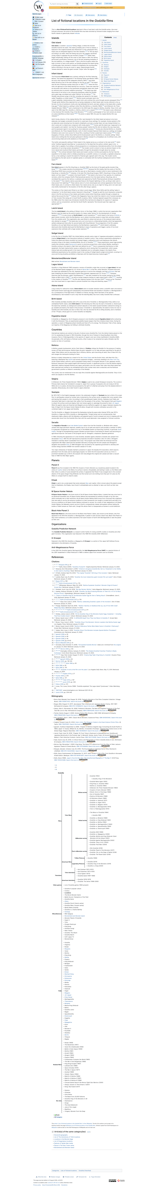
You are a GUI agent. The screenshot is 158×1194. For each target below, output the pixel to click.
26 (56, 168)
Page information (95, 1177)
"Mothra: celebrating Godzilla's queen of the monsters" (94, 601)
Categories (55, 1170)
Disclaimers (64, 1185)
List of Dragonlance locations (63, 1141)
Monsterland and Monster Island (70, 261)
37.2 (61, 673)
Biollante (67, 1003)
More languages (38, 74)
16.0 (57, 611)
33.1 (59, 662)
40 (107, 273)
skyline (70, 359)
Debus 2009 (59, 684)
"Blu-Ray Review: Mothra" (84, 589)
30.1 (59, 654)
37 (96, 214)
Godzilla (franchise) (85, 1170)
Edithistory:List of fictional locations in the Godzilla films (80, 1125)
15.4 (66, 609)
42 (84, 275)
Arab (71, 425)
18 (86, 111)
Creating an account (89, 7)
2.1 (58, 566)
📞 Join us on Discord (37, 34)
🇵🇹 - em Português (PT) (38, 65)
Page (69, 15)
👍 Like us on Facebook (37, 26)
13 (92, 93)
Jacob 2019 (66, 682)
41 (109, 273)
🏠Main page (39, 17)
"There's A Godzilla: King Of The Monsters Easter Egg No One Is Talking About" (80, 595)
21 (58, 115)
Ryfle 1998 (69, 663)
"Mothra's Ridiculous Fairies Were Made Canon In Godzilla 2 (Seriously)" (96, 626)
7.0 (56, 582)
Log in (99, 3)
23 (80, 147)
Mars (87, 483)
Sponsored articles (38, 78)
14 (75, 97)
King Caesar (68, 997)
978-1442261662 (69, 751)
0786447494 (69, 742)
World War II (86, 269)
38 (67, 220)
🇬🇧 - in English (37, 60)
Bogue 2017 (59, 581)
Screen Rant (58, 587)
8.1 (58, 584)
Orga (66, 1020)
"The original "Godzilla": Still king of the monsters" (92, 573)
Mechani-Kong (69, 974)
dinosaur (111, 271)
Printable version (69, 1177)
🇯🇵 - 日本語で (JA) (38, 72)
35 (58, 214)
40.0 (57, 679)
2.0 (56, 566)
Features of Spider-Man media (63, 1143)
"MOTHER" (59, 690)
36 (60, 214)
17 (84, 111)
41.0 (57, 681)
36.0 (57, 669)
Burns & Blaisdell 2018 (62, 643)
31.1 (59, 658)
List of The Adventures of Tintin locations (67, 1137)
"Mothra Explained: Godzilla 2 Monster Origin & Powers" (100, 585)
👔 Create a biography (36, 48)
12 (83, 90)
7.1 (58, 582)
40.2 (62, 679)
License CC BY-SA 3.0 (54, 1182)
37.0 (57, 673)
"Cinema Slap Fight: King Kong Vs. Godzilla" (97, 655)
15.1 (59, 609)
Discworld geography (61, 1135)
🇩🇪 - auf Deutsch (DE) (38, 69)
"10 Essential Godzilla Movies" (87, 645)
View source (91, 15)
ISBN (60, 701)
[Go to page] (77, 3)
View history (103, 15)
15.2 (61, 609)
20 (77, 113)
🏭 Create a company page (37, 52)
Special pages (37, 14)
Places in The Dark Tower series (64, 1145)
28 (84, 168)
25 (56, 159)
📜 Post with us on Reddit (38, 38)
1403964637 (83, 731)
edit (89, 1132)
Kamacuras (72, 244)
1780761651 (65, 724)
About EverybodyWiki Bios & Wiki (51, 1185)
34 (70, 195)
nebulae (77, 33)
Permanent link (82, 1177)
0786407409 (62, 715)
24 (57, 151)
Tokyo (61, 438)
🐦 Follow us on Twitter (37, 30)
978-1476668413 (77, 706)
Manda (67, 957)
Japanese (69, 45)
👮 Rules (35, 23)
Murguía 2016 (63, 564)
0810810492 (107, 717)
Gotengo (67, 912)
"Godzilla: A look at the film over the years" (74, 669)
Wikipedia (54, 1127)
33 (91, 191)
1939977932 (66, 701)
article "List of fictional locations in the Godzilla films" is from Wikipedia (73, 1123)
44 (105, 279)
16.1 (59, 611)
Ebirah (117, 215)
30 (87, 168)
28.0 (57, 648)
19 (75, 113)
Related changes (55, 1177)
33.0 (57, 662)
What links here (42, 1177)
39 (88, 228)
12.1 (59, 599)
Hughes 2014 (67, 673)
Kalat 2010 (66, 680)
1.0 (56, 564)
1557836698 (84, 746)
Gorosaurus (68, 976)
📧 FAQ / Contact (38, 21)
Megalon (119, 401)
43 (70, 277)
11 (87, 84)
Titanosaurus (69, 1001)
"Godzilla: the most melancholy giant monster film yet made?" (93, 577)
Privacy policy (37, 1185)
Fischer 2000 (60, 676)
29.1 (59, 650)
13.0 (57, 601)
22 (115, 141)
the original (117, 645)
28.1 (59, 648)
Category (59, 1117)
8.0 (56, 584)
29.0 (57, 650)
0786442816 (90, 710)
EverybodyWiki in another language (38, 57)
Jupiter (60, 470)
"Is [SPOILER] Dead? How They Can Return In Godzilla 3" (91, 618)
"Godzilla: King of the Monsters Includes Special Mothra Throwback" (95, 630)
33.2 (62, 662)
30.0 (57, 654)
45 (111, 280)
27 (58, 168)
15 (103, 105)
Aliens (66, 901)
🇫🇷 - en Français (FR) (39, 62)
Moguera (67, 949)
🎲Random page (40, 19)
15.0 (57, 609)
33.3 (64, 662)
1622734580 (92, 737)
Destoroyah (68, 1016)
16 (67, 107)
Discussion (79, 15)
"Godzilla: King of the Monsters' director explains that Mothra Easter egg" (97, 622)
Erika (67, 444)
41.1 (59, 681)
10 (86, 84)
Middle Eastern (78, 425)
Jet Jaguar (115, 403)
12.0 (57, 599)
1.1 (58, 564)
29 (85, 168)
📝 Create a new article (38, 44)
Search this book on (77, 701)
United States (87, 357)
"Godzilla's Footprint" (78, 567)
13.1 (59, 601)
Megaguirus (68, 1022)
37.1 (59, 673)
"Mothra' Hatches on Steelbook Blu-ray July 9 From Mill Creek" (98, 606)
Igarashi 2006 (60, 634)
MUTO (67, 1035)
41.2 (61, 681)
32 (61, 180)
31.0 (57, 658)
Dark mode (109, 3)
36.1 (59, 669)
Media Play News (59, 608)
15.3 (64, 609)
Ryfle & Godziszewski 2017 (67, 583)
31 (87, 174)
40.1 (59, 679)
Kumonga (67, 980)
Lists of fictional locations (69, 1170)
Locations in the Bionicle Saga (63, 1139)
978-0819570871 (78, 755)
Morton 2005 (64, 649)
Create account (88, 3)
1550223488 (62, 760)
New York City (114, 359)
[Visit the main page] (39, 6)
